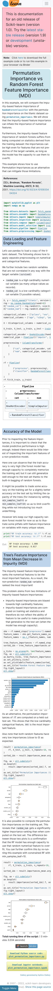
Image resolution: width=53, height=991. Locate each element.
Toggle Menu (9, 988)
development (21, 40)
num (39, 398)
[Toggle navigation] (46, 3)
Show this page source (38, 986)
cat (17, 398)
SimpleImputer (38, 406)
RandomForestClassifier (28, 415)
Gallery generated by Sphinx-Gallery (35, 975)
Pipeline (28, 386)
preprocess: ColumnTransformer (27, 392)
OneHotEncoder (15, 406)
